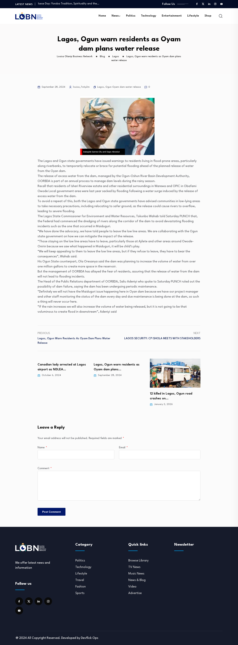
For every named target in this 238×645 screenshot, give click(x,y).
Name (42, 447)
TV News (134, 567)
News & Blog (137, 580)
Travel (79, 580)
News (115, 16)
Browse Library (138, 560)
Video (132, 586)
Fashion (80, 586)
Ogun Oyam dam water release (123, 87)
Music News (136, 573)
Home (102, 16)
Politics (130, 16)
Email (123, 447)
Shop (208, 16)
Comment (45, 468)
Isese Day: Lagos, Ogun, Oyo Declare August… (67, 4)
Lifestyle (193, 16)
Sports (79, 593)
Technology (148, 16)
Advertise (135, 593)
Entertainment (172, 16)
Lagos (100, 87)
